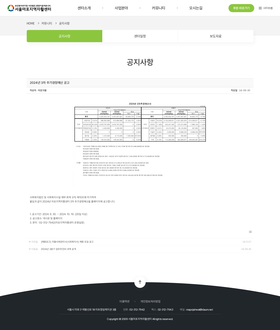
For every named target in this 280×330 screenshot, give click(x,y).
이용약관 (124, 301)
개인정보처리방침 (150, 301)
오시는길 (195, 8)
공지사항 (64, 36)
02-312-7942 (137, 309)
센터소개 (84, 8)
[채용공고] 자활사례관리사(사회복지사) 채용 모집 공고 (67, 241)
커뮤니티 (158, 8)
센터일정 (140, 36)
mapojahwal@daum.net (199, 309)
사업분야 (121, 8)
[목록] (250, 232)
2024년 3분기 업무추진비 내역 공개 (58, 249)
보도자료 (216, 36)
